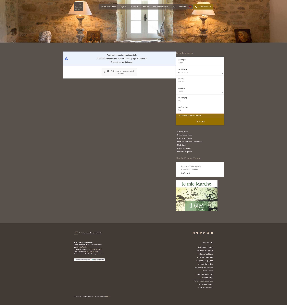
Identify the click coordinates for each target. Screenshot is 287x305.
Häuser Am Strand (206, 254)
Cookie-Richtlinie (98, 259)
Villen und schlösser (205, 288)
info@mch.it (185, 173)
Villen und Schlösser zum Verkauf (189, 142)
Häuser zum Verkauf (108, 7)
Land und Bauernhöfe (205, 274)
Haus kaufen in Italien (160, 7)
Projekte (123, 7)
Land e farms (208, 271)
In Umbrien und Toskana (204, 267)
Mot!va (107, 296)
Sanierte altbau (182, 131)
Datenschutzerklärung (83, 259)
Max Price (181, 88)
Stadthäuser (181, 145)
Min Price (181, 79)
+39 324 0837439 (194, 166)
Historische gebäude (184, 138)
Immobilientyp (182, 69)
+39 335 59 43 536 (204, 7)
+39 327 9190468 (191, 170)
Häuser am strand (183, 148)
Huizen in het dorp (206, 264)
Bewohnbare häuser (205, 247)
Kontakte (182, 7)
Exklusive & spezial (184, 152)
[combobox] (200, 73)
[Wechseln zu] (190, 7)
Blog (173, 7)
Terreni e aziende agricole (203, 281)
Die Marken (134, 7)
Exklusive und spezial (205, 251)
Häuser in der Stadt (206, 257)
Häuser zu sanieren (184, 135)
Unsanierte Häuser (206, 284)
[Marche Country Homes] (78, 10)
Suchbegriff (181, 60)
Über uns (145, 7)
